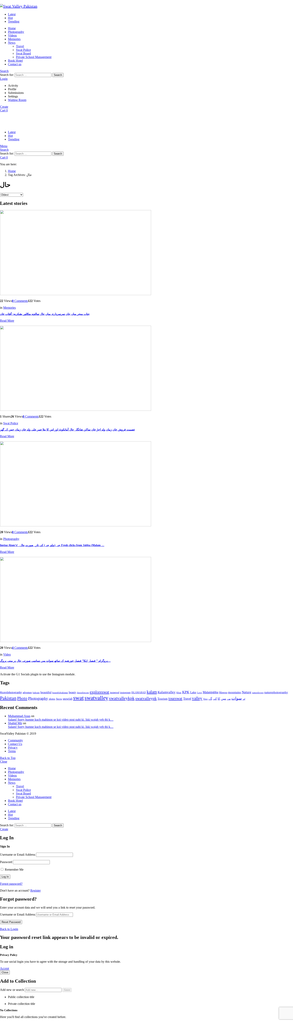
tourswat (175, 698)
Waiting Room (17, 100)
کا (219, 698)
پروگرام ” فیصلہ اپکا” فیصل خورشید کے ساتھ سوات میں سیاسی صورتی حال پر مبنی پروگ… (55, 660)
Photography (16, 32)
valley (197, 698)
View (205, 699)
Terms (12, 751)
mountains (234, 692)
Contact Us (15, 744)
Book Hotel (15, 60)
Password (6, 862)
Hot (10, 18)
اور (244, 699)
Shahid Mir (15, 723)
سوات (236, 698)
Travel (20, 46)
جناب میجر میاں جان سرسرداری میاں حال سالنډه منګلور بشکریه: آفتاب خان (45, 314)
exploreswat (99, 692)
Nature (246, 692)
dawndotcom (83, 692)
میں (223, 698)
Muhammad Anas (19, 716)
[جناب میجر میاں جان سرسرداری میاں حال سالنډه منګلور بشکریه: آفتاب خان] (146, 253)
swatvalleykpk (122, 698)
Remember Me (14, 869)
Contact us (14, 64)
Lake (193, 692)
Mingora (223, 692)
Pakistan (8, 698)
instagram (125, 692)
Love (199, 692)
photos (52, 699)
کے (210, 699)
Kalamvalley (167, 692)
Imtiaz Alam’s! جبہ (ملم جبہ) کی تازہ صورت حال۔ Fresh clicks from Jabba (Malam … (52, 545)
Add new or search (12, 989)
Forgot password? (11, 883)
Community (15, 740)
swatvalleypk (146, 698)
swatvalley (96, 698)
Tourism (162, 698)
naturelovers (258, 692)
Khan (178, 692)
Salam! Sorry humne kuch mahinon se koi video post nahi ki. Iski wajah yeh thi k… (60, 719)
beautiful (45, 692)
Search (58, 74)
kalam (152, 692)
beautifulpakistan (60, 693)
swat (78, 698)
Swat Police (23, 50)
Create (4, 106)
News (11, 42)
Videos (12, 35)
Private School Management (33, 57)
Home (12, 28)
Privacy (13, 747)
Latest (12, 14)
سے (229, 698)
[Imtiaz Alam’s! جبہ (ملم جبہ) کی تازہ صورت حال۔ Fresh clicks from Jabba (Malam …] (146, 484)
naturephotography (276, 692)
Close (3, 761)
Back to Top (8, 758)
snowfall (67, 698)
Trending (13, 21)
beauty (72, 692)
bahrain (36, 692)
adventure (27, 692)
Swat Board (23, 53)
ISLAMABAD (138, 692)
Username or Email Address (17, 854)
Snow (59, 698)
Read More (7, 320)
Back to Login (9, 929)
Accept (4, 968)
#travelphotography (11, 692)
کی (215, 698)
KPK (185, 692)
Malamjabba (210, 692)
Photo (22, 698)
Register (35, 890)
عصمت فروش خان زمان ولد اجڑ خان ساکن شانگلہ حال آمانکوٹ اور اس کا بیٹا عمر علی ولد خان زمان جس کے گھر (67, 429)
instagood (114, 692)
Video (7, 654)
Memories (14, 39)
